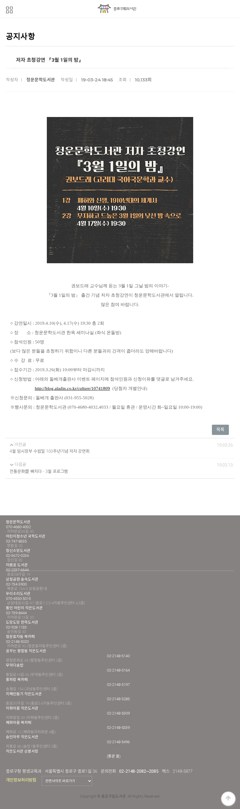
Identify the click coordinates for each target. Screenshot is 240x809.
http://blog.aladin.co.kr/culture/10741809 (72, 388)
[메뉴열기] (9, 9)
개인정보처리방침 (21, 780)
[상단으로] (228, 798)
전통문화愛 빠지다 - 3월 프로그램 (39, 471)
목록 (220, 429)
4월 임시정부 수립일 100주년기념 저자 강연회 (50, 451)
